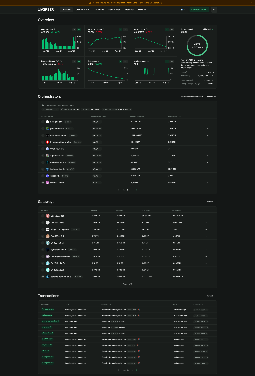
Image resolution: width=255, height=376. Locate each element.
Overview (66, 9)
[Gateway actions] (206, 216)
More (140, 9)
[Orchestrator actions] (214, 10)
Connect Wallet (199, 9)
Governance (114, 9)
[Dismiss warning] (251, 2)
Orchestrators (82, 9)
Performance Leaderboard (192, 96)
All (125, 30)
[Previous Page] (118, 190)
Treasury (129, 9)
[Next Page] (136, 190)
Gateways (99, 9)
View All (210, 96)
